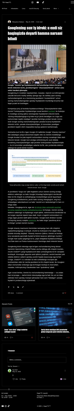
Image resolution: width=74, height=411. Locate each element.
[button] (70, 8)
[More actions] (65, 22)
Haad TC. (8, 2)
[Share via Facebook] (9, 287)
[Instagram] (32, 2)
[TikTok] (43, 2)
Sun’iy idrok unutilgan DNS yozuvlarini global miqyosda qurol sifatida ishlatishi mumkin (55, 331)
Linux (23, 8)
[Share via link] (23, 287)
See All (70, 304)
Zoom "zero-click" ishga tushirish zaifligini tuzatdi (15, 331)
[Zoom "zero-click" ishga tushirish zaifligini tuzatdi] (18, 316)
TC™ (49, 406)
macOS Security (34, 8)
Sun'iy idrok (46, 8)
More (55, 8)
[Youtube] (38, 2)
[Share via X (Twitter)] (13, 287)
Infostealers (14, 8)
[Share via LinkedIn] (18, 287)
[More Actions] (65, 371)
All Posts (4, 8)
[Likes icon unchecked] (13, 379)
